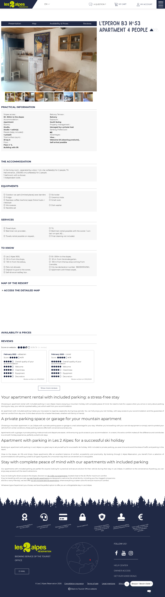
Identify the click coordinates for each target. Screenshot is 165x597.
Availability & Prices (59, 23)
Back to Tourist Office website (84, 589)
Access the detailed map (22, 290)
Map (34, 23)
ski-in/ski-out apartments (57, 476)
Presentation (14, 23)
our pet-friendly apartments (38, 478)
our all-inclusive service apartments (45, 480)
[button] (120, 4)
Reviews (87, 23)
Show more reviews (49, 388)
